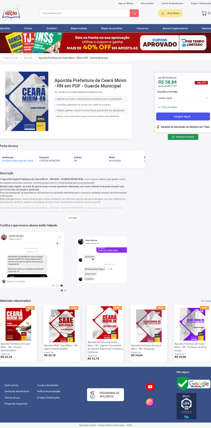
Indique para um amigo (185, 137)
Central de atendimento (16, 391)
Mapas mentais (79, 28)
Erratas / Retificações (201, 3)
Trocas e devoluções (47, 385)
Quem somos (11, 385)
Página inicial (11, 58)
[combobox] (84, 13)
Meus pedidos (147, 3)
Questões (51, 28)
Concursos (142, 28)
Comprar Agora (182, 116)
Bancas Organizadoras (175, 28)
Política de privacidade (48, 391)
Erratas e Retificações (48, 397)
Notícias (206, 28)
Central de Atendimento (172, 3)
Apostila (28, 58)
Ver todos (206, 301)
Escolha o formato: (167, 91)
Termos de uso (12, 397)
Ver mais (72, 218)
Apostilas (5, 28)
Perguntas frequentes (16, 403)
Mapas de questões (111, 28)
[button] (62, 290)
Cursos (28, 28)
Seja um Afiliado (126, 3)
